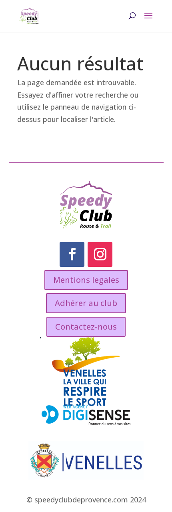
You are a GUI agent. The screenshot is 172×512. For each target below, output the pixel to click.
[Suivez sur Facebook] (72, 254)
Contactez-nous (86, 326)
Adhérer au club (86, 303)
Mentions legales (86, 279)
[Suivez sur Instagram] (100, 254)
